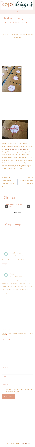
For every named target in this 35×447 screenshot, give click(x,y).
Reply (4, 264)
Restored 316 (26, 443)
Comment (6, 340)
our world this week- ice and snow (26, 180)
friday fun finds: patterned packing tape (8, 182)
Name (5, 368)
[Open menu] (17, 11)
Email (5, 376)
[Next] (28, 206)
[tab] (14, 212)
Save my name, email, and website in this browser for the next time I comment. (18, 390)
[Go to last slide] (6, 206)
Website (5, 384)
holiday (18, 25)
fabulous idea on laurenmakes (17, 149)
